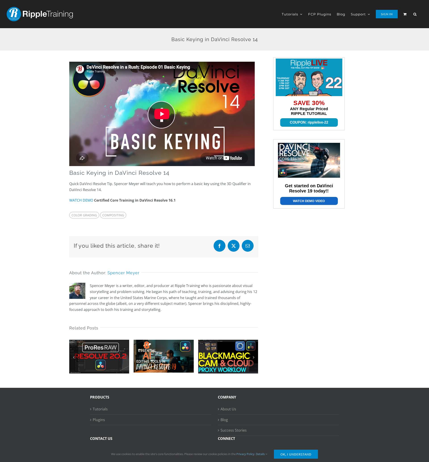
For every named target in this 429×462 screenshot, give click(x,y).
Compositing (113, 215)
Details (260, 454)
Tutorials (100, 409)
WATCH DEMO (81, 200)
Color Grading (84, 215)
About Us (228, 409)
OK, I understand (295, 454)
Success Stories (234, 430)
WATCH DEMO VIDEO (309, 201)
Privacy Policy (245, 454)
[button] (415, 14)
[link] (309, 77)
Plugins (99, 419)
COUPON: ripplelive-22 (309, 122)
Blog (224, 419)
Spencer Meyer (123, 272)
